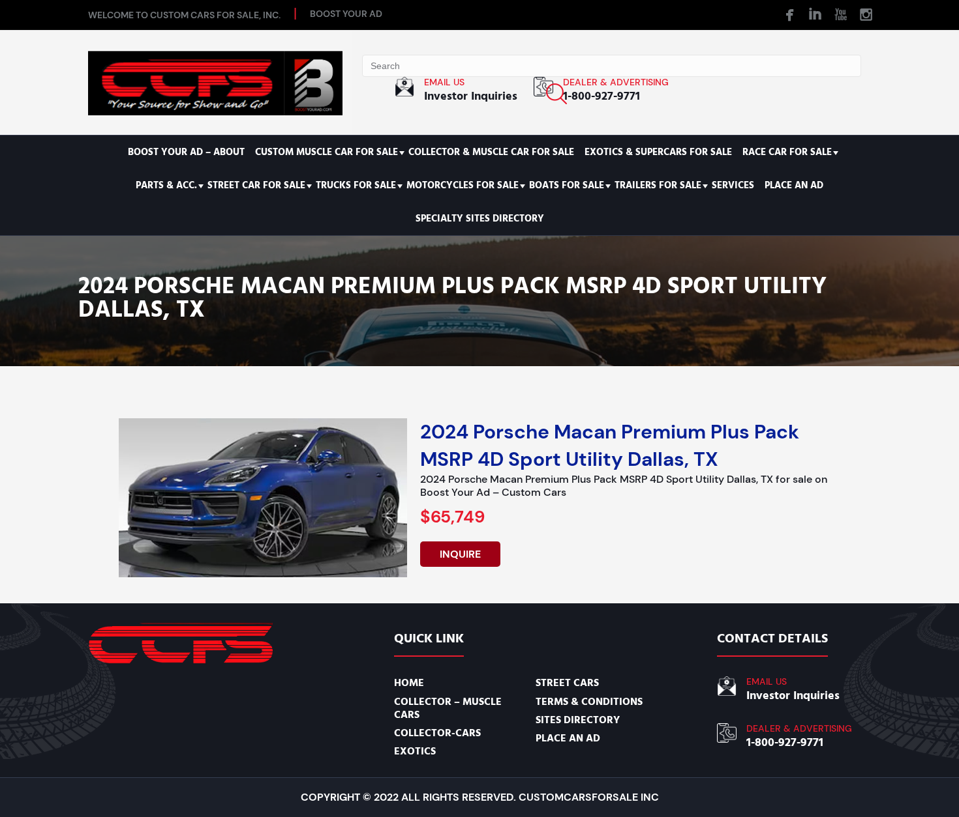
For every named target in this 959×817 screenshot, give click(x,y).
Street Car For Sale (256, 185)
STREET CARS (567, 683)
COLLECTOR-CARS (437, 733)
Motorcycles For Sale (462, 185)
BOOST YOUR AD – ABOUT (186, 152)
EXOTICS (415, 751)
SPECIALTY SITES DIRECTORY (480, 218)
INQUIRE (460, 554)
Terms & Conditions (589, 702)
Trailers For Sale (658, 185)
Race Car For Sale (787, 152)
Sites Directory (578, 720)
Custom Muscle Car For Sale (326, 152)
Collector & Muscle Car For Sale (491, 152)
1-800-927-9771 (601, 96)
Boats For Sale (566, 185)
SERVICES (733, 185)
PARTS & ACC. (166, 185)
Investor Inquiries (470, 96)
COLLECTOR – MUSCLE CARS (448, 708)
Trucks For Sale (356, 185)
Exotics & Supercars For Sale (658, 152)
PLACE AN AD (794, 185)
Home (409, 683)
